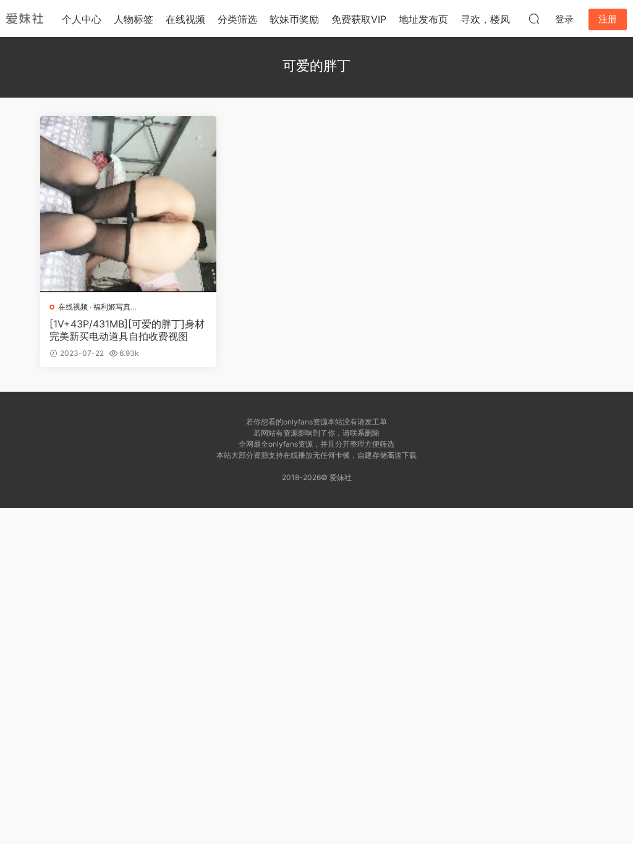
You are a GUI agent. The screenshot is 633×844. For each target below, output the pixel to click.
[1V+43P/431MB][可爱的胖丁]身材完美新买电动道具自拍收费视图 (127, 330)
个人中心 (81, 19)
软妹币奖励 (294, 19)
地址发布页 (423, 19)
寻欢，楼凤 (485, 19)
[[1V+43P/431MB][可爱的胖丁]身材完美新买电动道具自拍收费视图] (128, 204)
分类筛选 (237, 19)
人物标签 (133, 19)
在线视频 (185, 19)
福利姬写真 (111, 306)
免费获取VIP (358, 19)
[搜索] (534, 19)
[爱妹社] (24, 18)
